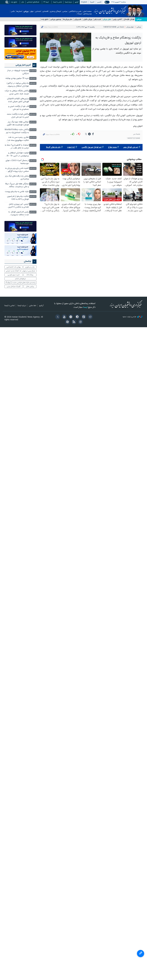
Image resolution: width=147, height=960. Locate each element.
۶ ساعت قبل (33, 145)
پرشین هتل (30, 286)
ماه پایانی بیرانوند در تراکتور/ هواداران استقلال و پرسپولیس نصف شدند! (17, 85)
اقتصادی (45, 11)
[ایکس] (57, 317)
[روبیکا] (90, 317)
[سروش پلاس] (77, 317)
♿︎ (140, 953)
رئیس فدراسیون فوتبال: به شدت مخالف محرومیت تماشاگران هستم (18, 213)
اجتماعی (38, 11)
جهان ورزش (107, 19)
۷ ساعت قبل (33, 176)
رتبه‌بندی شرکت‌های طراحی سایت (24, 282)
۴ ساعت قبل (33, 107)
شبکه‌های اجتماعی (33, 2)
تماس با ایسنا (57, 2)
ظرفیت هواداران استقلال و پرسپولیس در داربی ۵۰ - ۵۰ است (18, 154)
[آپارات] (67, 322)
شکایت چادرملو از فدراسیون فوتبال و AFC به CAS (18, 198)
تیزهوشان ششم (20, 278)
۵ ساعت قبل (33, 122)
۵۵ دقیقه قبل (33, 71)
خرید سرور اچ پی (14, 274)
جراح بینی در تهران (28, 270)
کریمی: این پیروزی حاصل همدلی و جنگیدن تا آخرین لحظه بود (18, 206)
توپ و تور (97, 19)
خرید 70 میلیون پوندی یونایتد (17, 78)
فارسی (99, 2)
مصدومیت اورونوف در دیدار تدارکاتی (18, 72)
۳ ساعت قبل (33, 91)
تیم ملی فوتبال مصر (130, 147)
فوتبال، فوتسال (129, 19)
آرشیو (76, 2)
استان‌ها (19, 11)
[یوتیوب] (64, 317)
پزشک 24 (30, 274)
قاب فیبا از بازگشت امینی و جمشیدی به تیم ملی (18, 108)
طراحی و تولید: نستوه (130, 317)
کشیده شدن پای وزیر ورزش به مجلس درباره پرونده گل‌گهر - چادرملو (17, 170)
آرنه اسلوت (71, 147)
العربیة (92, 2)
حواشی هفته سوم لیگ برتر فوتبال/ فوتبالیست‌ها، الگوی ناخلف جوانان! (18, 123)
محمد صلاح (112, 147)
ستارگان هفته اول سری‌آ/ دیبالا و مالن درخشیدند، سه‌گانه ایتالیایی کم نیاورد (17, 185)
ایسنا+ (79, 14)
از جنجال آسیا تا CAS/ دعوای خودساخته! (17, 162)
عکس (13, 11)
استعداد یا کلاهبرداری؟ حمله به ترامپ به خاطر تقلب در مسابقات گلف (17, 147)
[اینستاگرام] (80, 322)
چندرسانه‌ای (87, 14)
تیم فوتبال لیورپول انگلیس (91, 147)
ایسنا (110, 9)
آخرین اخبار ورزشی (23, 65)
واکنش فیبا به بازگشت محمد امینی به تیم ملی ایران (18, 116)
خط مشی (32, 305)
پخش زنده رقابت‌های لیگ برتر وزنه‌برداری (17, 178)
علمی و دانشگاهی (75, 11)
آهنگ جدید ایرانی (12, 270)
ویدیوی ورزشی (55, 19)
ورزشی (26, 11)
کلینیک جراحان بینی (13, 286)
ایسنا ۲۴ (46, 2)
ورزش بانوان (87, 19)
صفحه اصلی (87, 11)
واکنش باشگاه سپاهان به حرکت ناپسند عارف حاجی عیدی (17, 92)
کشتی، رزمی (117, 19)
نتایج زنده (14, 2)
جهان (31, 11)
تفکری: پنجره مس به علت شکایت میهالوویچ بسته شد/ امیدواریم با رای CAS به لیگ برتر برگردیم (17, 139)
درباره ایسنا (68, 2)
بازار (22, 2)
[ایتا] (83, 317)
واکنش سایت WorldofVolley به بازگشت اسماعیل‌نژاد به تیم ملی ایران (17, 131)
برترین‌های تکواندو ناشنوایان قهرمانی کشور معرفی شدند (18, 100)
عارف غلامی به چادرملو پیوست (17, 191)
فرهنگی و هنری (55, 11)
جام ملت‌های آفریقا (53, 147)
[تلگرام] (70, 317)
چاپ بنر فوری (29, 267)
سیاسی (64, 11)
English (84, 2)
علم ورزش (77, 19)
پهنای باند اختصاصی (13, 267)
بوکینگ (7, 282)
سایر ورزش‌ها (67, 19)
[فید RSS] (73, 322)
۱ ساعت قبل (33, 78)
